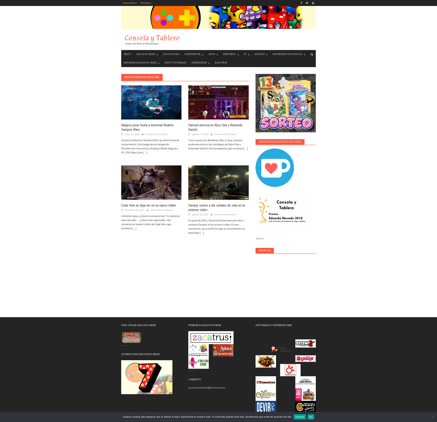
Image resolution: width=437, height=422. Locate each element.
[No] (432, 417)
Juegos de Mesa (130, 3)
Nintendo (229, 54)
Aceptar (299, 416)
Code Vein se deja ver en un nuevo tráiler (148, 205)
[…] (144, 152)
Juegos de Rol (171, 54)
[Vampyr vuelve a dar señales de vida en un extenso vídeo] (218, 182)
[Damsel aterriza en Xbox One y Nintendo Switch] (218, 102)
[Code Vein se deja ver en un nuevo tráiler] (151, 182)
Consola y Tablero (152, 38)
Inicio (127, 54)
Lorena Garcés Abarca (156, 134)
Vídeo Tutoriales (175, 62)
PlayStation (192, 54)
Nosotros (221, 62)
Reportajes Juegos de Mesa (140, 62)
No (311, 416)
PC (245, 54)
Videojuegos (145, 3)
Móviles (260, 54)
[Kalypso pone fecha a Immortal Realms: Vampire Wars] (151, 102)
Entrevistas (199, 62)
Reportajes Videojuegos (287, 54)
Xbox (211, 54)
